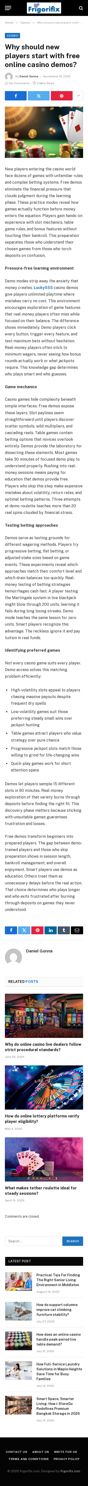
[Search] (80, 8)
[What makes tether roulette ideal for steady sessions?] (44, 1159)
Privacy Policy (67, 1459)
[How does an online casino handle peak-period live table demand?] (18, 1341)
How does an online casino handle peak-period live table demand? (58, 1339)
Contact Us (16, 1452)
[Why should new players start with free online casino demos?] (44, 132)
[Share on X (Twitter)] (39, 95)
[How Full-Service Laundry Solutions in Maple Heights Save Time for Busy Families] (18, 1370)
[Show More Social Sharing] (78, 95)
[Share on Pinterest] (62, 95)
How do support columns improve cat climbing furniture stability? (57, 1310)
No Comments (19, 83)
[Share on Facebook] (16, 95)
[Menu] (8, 8)
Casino (12, 35)
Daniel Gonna (29, 76)
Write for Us (65, 1452)
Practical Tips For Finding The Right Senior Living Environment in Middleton (58, 1280)
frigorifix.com (70, 1471)
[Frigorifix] (44, 8)
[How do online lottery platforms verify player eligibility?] (44, 1087)
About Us (40, 1452)
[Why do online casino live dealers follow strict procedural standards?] (44, 1016)
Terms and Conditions (28, 1459)
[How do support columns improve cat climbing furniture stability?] (18, 1311)
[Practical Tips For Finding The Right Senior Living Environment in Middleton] (18, 1281)
